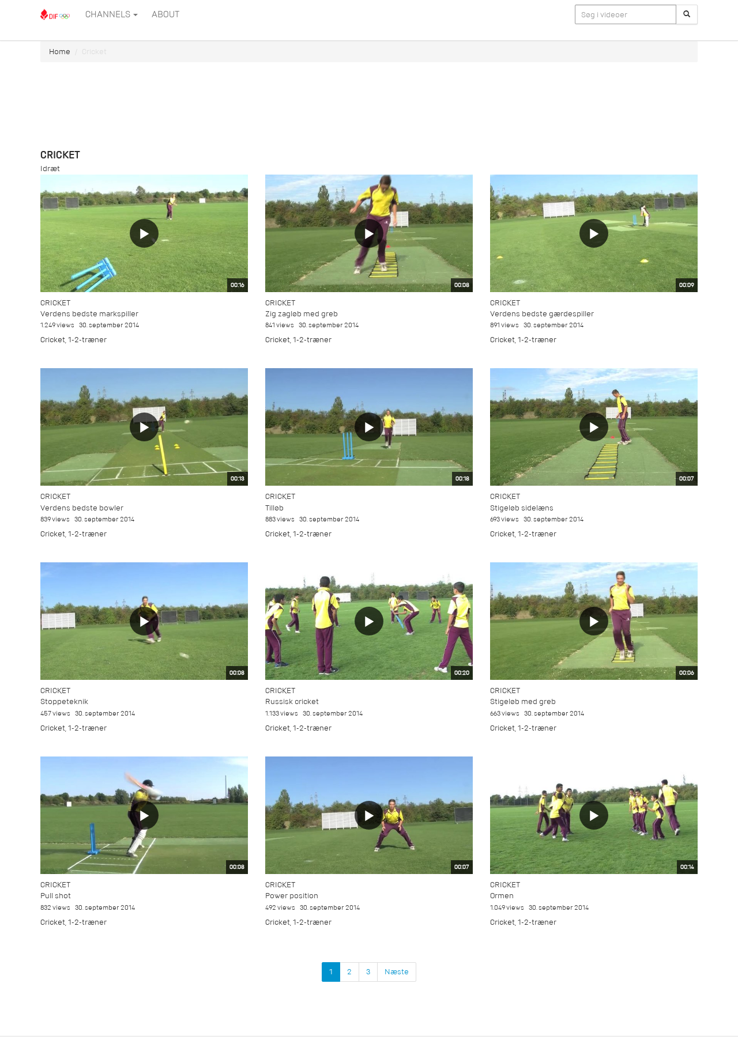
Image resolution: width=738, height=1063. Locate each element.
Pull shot (55, 895)
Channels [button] (108, 14)
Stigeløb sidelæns (522, 507)
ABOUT (165, 14)
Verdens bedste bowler (81, 507)
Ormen (502, 895)
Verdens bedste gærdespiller (542, 313)
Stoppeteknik (64, 701)
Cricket (55, 302)
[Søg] (687, 14)
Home (59, 51)
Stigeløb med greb (523, 701)
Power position (291, 895)
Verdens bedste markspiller (89, 313)
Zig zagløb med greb (301, 313)
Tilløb (274, 507)
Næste (397, 971)
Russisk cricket (292, 701)
